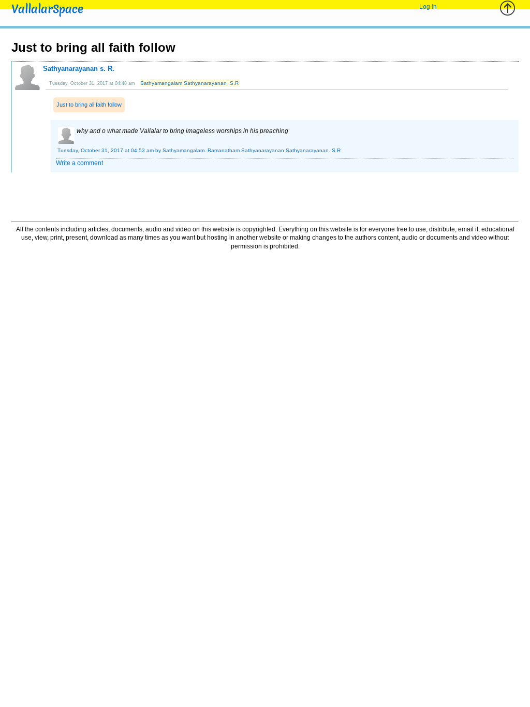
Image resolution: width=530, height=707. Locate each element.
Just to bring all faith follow (89, 104)
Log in (428, 6)
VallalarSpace (47, 9)
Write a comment (79, 163)
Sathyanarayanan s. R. (78, 68)
